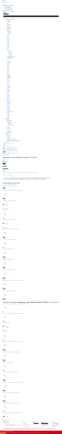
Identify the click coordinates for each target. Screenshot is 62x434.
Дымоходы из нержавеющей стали (12, 138)
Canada (8, 98)
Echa (8, 47)
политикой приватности (44, 432)
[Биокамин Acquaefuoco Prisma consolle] (7, 223)
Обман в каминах (5, 168)
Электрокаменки (9, 124)
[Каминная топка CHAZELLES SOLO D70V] (5, 243)
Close (4, 18)
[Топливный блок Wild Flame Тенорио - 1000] (7, 204)
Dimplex (8, 110)
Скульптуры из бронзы (8, 132)
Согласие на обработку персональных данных (12, 425)
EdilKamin (8, 112)
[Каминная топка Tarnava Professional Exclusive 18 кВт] (5, 355)
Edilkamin (8, 77)
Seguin (8, 37)
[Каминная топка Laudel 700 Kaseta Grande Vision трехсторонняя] (5, 385)
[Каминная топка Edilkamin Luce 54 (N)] (5, 273)
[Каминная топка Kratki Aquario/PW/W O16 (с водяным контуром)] (5, 345)
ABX (8, 66)
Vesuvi (8, 99)
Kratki (8, 25)
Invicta (8, 79)
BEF (8, 36)
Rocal (8, 104)
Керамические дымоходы (11, 139)
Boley (8, 39)
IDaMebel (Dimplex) (10, 111)
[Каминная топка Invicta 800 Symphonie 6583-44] (5, 375)
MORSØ (8, 75)
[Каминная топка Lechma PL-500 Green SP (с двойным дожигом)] (5, 193)
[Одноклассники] (4, 166)
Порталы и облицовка (34, 172)
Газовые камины (9, 58)
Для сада (6, 126)
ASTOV (8, 107)
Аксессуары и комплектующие (7, 172)
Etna (8, 22)
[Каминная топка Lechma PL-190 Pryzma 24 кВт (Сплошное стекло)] (5, 283)
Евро (47, 424)
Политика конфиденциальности (10, 424)
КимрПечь (8, 103)
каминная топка (7, 177)
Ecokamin (10, 54)
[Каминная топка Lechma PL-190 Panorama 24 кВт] (5, 232)
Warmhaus (10, 53)
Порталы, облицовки (8, 100)
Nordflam (8, 92)
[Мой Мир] (6, 166)
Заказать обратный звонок (9, 9)
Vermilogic (8, 137)
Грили (8, 129)
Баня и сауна (14, 172)
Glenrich (10, 57)
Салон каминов (36, 423)
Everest (8, 43)
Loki (8, 65)
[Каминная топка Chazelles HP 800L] (5, 366)
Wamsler (8, 90)
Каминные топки (9, 50)
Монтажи (6, 141)
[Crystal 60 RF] (5, 213)
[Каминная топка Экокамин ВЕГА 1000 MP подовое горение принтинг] (5, 316)
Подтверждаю (2, 433)
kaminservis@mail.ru (8, 8)
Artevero (8, 108)
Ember (8, 94)
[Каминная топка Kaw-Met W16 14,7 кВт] (5, 252)
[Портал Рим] (5, 335)
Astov (8, 21)
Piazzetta (8, 38)
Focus (8, 40)
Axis (9, 51)
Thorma (8, 89)
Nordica (8, 84)
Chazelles (10, 52)
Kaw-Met (8, 26)
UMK (8, 136)
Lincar (8, 82)
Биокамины (9, 31)
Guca (8, 62)
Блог (34, 424)
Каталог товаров (6, 14)
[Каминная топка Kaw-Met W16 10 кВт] (5, 263)
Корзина (25, 423)
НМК (8, 68)
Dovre (8, 96)
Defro (8, 45)
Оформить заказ (26, 424)
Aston (8, 69)
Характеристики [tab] (9, 174)
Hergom (8, 41)
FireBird (10, 32)
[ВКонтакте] (3, 166)
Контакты (4, 1)
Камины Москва (5, 143)
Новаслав (8, 85)
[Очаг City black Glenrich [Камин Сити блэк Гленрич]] (5, 406)
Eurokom (8, 95)
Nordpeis (8, 97)
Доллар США (43, 424)
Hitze (8, 42)
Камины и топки (7, 28)
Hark (8, 78)
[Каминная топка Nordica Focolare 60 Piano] (10, 185)
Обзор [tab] (4, 174)
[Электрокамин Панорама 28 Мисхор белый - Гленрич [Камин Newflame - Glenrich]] (5, 307)
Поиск (13, 11)
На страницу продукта (6, 153)
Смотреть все (9, 30)
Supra (8, 88)
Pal (7, 93)
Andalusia (8, 115)
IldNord (8, 34)
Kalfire (8, 35)
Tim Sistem (9, 86)
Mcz (8, 48)
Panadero (8, 63)
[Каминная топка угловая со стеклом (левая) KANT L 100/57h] (8, 416)
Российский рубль (44, 423)
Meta (8, 23)
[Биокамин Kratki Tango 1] (7, 326)
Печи (6, 59)
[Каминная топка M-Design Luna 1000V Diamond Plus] (5, 396)
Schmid (8, 46)
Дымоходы (7, 133)
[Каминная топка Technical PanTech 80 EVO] (5, 294)
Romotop (8, 87)
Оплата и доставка (6, 2)
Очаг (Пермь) (11, 125)
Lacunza (8, 64)
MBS (8, 83)
